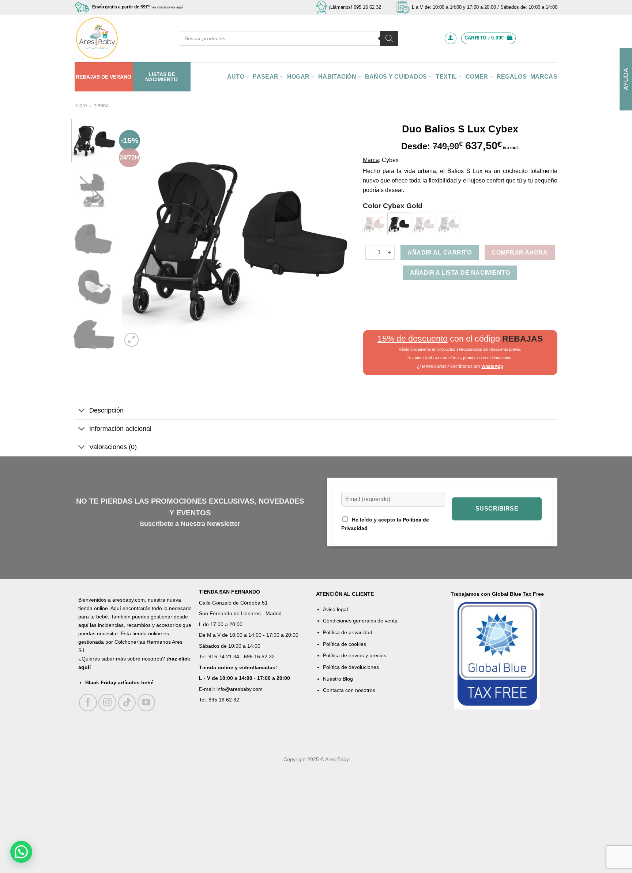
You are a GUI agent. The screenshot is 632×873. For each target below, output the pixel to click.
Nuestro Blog (338, 679)
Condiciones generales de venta (360, 621)
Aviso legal (335, 609)
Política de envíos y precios (354, 655)
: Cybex (389, 160)
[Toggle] (82, 411)
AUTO (235, 77)
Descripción (106, 410)
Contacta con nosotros (349, 690)
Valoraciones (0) (113, 447)
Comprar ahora (520, 252)
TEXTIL (446, 77)
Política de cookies (344, 644)
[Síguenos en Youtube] (146, 703)
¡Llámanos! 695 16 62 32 (355, 7)
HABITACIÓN (337, 77)
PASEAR (265, 77)
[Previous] (135, 234)
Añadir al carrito (439, 252)
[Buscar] (389, 38)
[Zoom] (131, 340)
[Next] (338, 234)
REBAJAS (88, 77)
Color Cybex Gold (392, 206)
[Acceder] (450, 38)
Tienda (101, 106)
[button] (21, 852)
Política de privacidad (347, 632)
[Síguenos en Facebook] (88, 703)
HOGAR (298, 77)
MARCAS (543, 77)
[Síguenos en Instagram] (107, 703)
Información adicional (120, 428)
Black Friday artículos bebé (119, 682)
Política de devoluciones (351, 667)
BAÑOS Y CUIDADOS (396, 77)
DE (105, 77)
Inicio (81, 106)
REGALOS (512, 77)
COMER (477, 77)
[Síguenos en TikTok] (127, 703)
